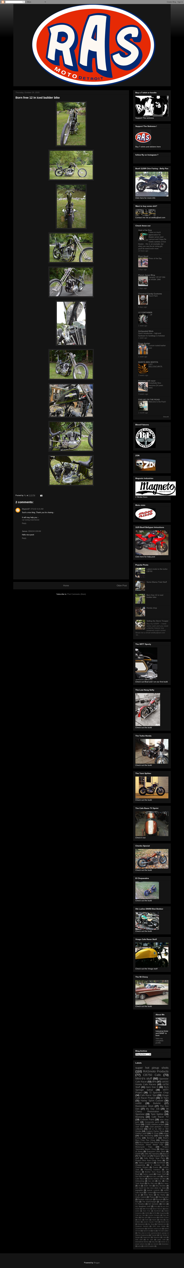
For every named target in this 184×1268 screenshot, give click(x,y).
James (24, 531)
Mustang (139, 1117)
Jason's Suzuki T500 (150, 1222)
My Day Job (152, 1109)
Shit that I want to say (154, 1228)
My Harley (161, 1195)
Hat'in (147, 1220)
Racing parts (164, 1197)
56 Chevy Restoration (152, 1110)
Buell (137, 1174)
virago (166, 1133)
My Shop (151, 1224)
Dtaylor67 (26, 509)
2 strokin (149, 1193)
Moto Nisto (148, 1195)
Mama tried (165, 1222)
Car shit (151, 1181)
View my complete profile (159, 1040)
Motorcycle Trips (143, 1147)
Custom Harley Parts (155, 1131)
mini (164, 1204)
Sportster (140, 1114)
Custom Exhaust (154, 1215)
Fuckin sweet (148, 1174)
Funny (138, 1138)
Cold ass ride (140, 1215)
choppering (140, 1165)
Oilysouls (165, 1140)
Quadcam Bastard (141, 1226)
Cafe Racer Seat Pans (154, 1158)
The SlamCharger (149, 1202)
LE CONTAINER (145, 312)
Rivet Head (143, 256)
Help (161, 1220)
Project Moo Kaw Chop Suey (148, 1160)
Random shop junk (145, 1199)
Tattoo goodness (146, 1163)
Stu (154, 1231)
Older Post (122, 585)
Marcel (166, 1154)
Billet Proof (146, 1209)
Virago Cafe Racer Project (152, 1096)
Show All (166, 417)
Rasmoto (159, 1199)
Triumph (154, 1235)
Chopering (162, 1213)
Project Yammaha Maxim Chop (152, 1148)
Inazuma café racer (146, 381)
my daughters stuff (142, 1206)
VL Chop (155, 1133)
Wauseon (157, 1237)
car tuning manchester (30, 520)
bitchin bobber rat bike (157, 1179)
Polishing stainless (152, 1170)
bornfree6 (161, 1163)
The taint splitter (163, 1231)
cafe (164, 1237)
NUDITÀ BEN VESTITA (148, 362)
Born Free (146, 1211)
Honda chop (152, 608)
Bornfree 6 (152, 1138)
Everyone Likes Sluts (156, 1151)
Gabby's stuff (141, 1133)
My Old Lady (152, 1183)
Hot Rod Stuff (140, 1176)
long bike (155, 1242)
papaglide (139, 1190)
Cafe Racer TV (160, 1117)
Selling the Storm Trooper (157, 621)
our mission (154, 1244)
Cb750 (154, 1213)
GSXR (138, 1154)
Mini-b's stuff (143, 1078)
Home (66, 585)
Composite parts (152, 1122)
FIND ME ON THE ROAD (149, 399)
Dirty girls (144, 1217)
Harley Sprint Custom (152, 1100)
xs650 (138, 1103)
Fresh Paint (153, 296)
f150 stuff (138, 1239)
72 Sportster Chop (159, 1092)
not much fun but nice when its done (150, 1188)
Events (155, 1167)
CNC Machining (146, 1136)
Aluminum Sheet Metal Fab (149, 1144)
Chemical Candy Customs (150, 294)
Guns (140, 1220)
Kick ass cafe (154, 1176)
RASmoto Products (156, 1071)
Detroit (161, 1136)
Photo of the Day (155, 258)
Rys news (165, 1183)
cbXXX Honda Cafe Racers (152, 1083)
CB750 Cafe (152, 1075)
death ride (148, 1186)
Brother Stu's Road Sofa (155, 1172)
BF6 (154, 1081)
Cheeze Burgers (142, 1167)
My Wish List (144, 1156)
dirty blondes (160, 1186)
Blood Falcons (157, 1209)
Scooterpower (140, 1228)
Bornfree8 (157, 1211)
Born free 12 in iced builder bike (155, 596)
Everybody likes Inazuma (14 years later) (156, 385)
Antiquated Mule (145, 331)
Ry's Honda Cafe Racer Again (152, 1142)
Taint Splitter (157, 1114)
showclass (165, 1244)
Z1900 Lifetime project (154, 1124)
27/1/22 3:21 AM (37, 509)
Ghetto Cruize (164, 1217)
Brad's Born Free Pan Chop (152, 1139)
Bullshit (157, 1103)
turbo (139, 1246)
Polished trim (161, 1224)
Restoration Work (144, 1106)
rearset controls (153, 1190)
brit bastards (153, 1204)
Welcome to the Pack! (157, 402)
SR (167, 1160)
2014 (155, 1206)
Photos (152, 1197)
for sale (150, 1239)
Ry (159, 1027)
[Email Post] (41, 495)
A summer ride (158, 1165)
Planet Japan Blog (146, 275)
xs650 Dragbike (149, 1246)
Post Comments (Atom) (76, 594)
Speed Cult (146, 1231)
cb (139, 1186)
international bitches (142, 1242)
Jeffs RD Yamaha (151, 1154)
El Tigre (165, 1098)
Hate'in (154, 1220)
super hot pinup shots (152, 1067)
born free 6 (152, 1087)
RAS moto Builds (159, 1226)
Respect (156, 1156)
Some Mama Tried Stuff (157, 582)
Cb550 (147, 1213)
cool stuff (139, 1127)
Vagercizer (146, 1237)
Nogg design (144, 343)
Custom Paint (147, 1119)
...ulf (150, 315)
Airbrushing (139, 1181)
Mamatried (141, 1224)
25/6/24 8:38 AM (34, 531)
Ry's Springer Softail (152, 1088)
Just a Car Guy (145, 230)
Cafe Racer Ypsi (148, 1095)
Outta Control (140, 1197)
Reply (24, 523)
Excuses (153, 1217)
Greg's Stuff (161, 1174)
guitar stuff (161, 1239)
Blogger (97, 1263)
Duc (159, 1181)
